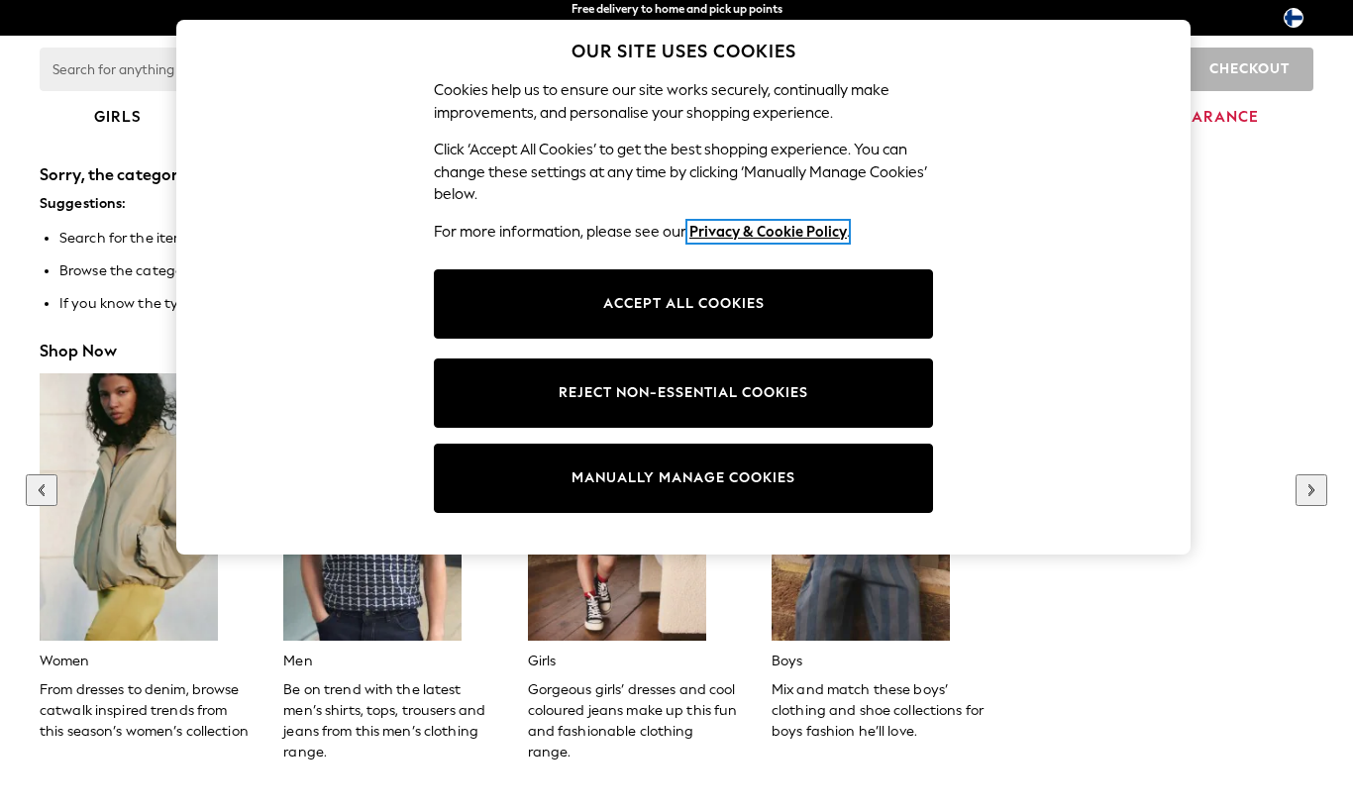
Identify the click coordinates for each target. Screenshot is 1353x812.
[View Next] (1311, 490)
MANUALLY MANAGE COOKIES (683, 477)
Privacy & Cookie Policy (768, 232)
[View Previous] (41, 490)
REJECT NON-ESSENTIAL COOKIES (683, 392)
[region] (683, 287)
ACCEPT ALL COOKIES (684, 303)
